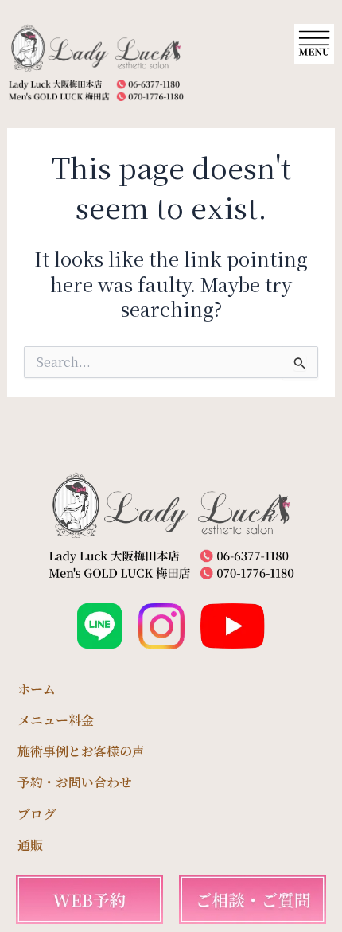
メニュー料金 (55, 720)
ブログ (36, 814)
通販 (30, 845)
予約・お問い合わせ (74, 782)
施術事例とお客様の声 (81, 751)
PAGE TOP (319, 889)
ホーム (36, 689)
